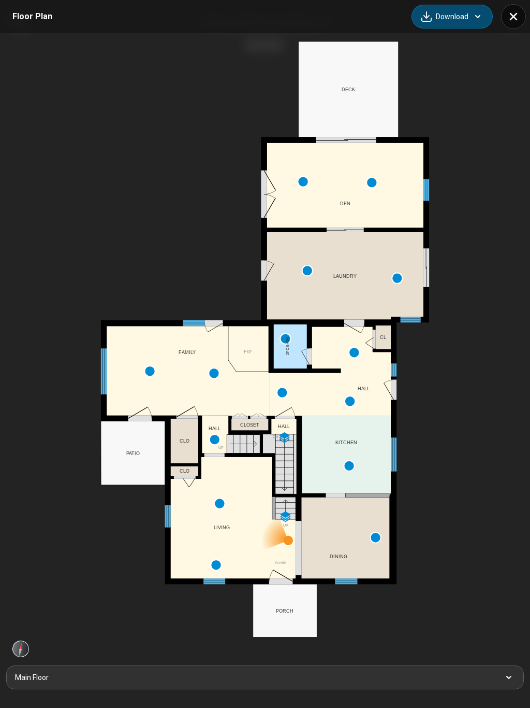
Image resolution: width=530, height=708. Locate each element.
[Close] (513, 16)
